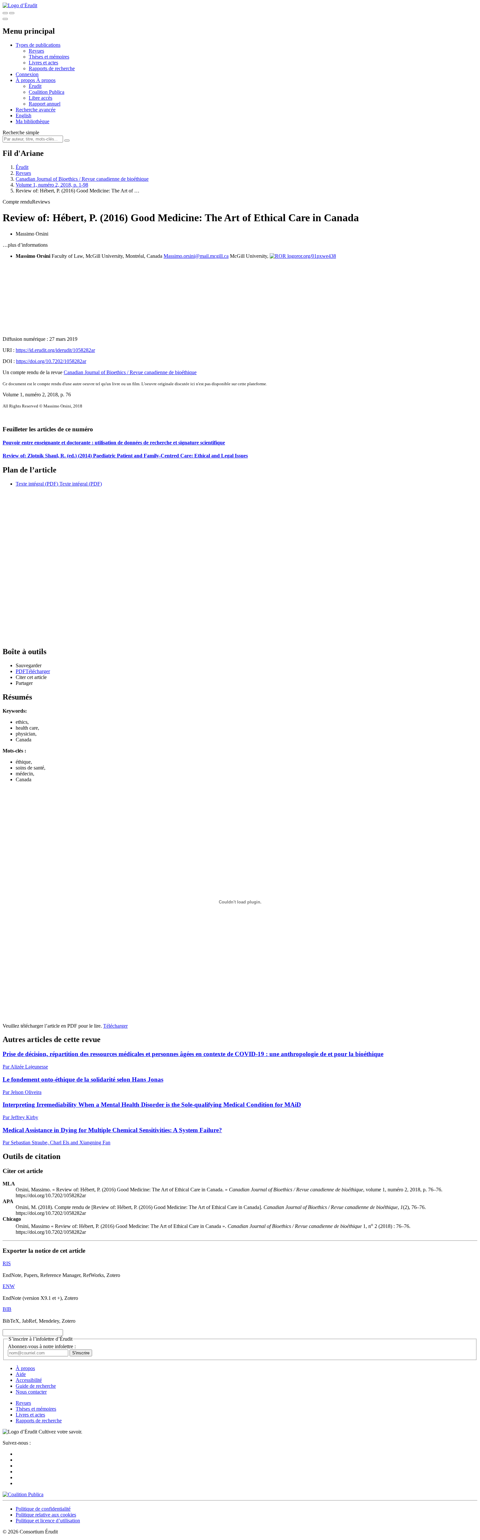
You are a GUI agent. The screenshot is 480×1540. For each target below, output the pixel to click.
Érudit (35, 86)
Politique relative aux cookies (46, 1514)
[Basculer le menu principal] (5, 19)
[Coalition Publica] (23, 1494)
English (23, 115)
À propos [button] (26, 80)
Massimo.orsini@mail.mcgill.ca (196, 256)
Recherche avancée (36, 109)
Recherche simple (21, 132)
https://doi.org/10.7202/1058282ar (51, 361)
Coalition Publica (46, 92)
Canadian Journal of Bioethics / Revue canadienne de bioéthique (82, 179)
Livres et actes (43, 62)
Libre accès (40, 98)
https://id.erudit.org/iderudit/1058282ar (55, 350)
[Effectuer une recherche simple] (5, 13)
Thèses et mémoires (49, 56)
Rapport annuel (44, 104)
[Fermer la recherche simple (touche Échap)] (11, 13)
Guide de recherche (36, 1386)
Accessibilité (29, 1380)
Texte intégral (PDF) (37, 484)
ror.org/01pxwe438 (316, 256)
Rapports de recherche (52, 68)
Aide (21, 1374)
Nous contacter (31, 1392)
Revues (36, 51)
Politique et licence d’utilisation (48, 1520)
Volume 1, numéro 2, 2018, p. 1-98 (52, 185)
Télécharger (115, 1026)
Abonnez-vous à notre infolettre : (42, 1346)
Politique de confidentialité (43, 1509)
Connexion (27, 74)
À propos (46, 80)
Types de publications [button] (38, 45)
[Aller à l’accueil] (20, 5)
